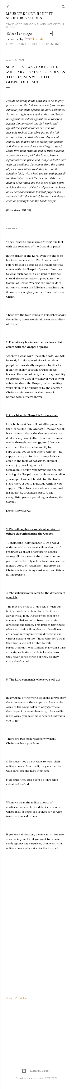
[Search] (63, 6)
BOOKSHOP (40, 44)
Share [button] (9, 998)
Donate (23, 44)
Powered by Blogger (39, 1070)
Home (10, 44)
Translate (39, 38)
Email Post (21, 998)
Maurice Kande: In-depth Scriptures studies (29, 15)
